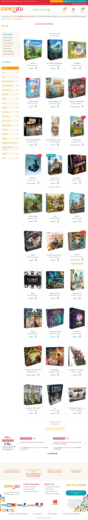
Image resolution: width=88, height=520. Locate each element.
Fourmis (77, 216)
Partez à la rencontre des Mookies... (37, 103)
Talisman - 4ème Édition (77, 101)
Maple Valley (77, 140)
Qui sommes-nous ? (52, 491)
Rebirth (33, 63)
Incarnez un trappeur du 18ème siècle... (60, 410)
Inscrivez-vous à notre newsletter (76, 493)
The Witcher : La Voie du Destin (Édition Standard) (77, 370)
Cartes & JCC (55, 16)
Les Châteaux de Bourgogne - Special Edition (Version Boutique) (55, 63)
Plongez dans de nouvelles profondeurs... (61, 333)
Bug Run (77, 254)
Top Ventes (13, 16)
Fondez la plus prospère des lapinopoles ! (61, 103)
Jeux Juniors (64, 16)
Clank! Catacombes (55, 331)
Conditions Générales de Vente (18, 514)
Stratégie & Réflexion (44, 16)
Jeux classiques (73, 16)
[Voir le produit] (82, 259)
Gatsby (33, 331)
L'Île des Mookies (33, 101)
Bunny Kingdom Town (55, 101)
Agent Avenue (77, 293)
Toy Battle (77, 63)
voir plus (64, 443)
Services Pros (50, 489)
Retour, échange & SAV (31, 491)
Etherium (33, 178)
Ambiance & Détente (31, 16)
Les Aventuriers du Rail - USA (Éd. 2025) (55, 255)
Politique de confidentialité (71, 514)
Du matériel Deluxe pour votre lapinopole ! (61, 142)
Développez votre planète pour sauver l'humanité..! (63, 295)
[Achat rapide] (36, 68)
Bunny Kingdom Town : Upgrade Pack (55, 140)
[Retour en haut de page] (84, 515)
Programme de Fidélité (53, 487)
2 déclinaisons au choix (77, 263)
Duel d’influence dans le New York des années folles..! (42, 333)
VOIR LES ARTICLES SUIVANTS (55, 429)
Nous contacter (37, 514)
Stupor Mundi (55, 178)
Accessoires (82, 16)
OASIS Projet (39, 518)
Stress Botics (55, 370)
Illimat (33, 293)
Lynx (55, 408)
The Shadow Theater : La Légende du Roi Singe (77, 408)
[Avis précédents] (17, 443)
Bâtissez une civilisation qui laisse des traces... (40, 257)
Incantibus (77, 331)
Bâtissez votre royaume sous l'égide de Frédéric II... (64, 180)
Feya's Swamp (33, 216)
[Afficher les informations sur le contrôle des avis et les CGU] (14, 446)
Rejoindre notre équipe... (53, 494)
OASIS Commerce (47, 518)
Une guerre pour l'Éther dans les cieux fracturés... (41, 180)
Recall (33, 255)
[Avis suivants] (85, 443)
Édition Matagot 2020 (77, 103)
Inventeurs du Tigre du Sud (33, 370)
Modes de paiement (30, 487)
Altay (55, 216)
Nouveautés (5, 16)
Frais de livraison (29, 489)
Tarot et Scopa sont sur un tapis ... (37, 295)
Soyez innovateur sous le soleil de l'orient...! (39, 372)
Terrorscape (77, 178)
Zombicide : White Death (32, 408)
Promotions (21, 16)
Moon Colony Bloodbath (33, 140)
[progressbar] (55, 35)
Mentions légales (52, 514)
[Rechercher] (48, 10)
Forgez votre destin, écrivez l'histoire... (60, 218)
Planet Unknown (55, 293)
